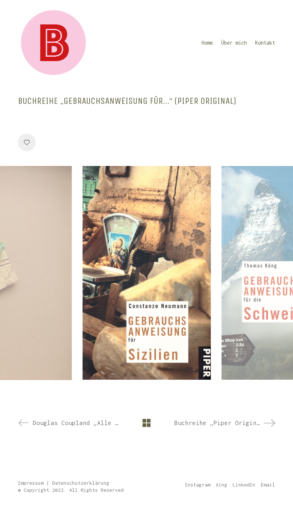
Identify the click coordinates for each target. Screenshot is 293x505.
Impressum (31, 483)
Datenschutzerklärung (80, 483)
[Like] (27, 142)
